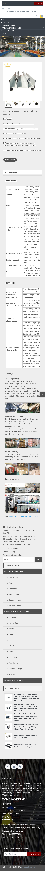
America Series (14, 594)
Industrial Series (15, 606)
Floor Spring (13, 663)
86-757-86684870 (12, 548)
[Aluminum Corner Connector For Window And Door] (8, 736)
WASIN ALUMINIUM (13, 798)
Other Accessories (15, 646)
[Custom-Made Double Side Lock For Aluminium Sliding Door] (8, 745)
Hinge (11, 634)
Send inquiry (10, 159)
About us (6, 804)
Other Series (13, 588)
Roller (11, 652)
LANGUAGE (39, 3)
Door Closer (13, 657)
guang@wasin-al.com (15, 555)
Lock (10, 640)
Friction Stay (13, 623)
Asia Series (13, 583)
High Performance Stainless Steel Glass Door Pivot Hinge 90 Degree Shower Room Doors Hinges (26, 727)
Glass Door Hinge (15, 669)
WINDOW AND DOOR (14, 680)
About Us (6, 779)
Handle (11, 629)
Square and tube (15, 600)
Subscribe (34, 854)
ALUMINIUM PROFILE (14, 571)
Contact (6, 817)
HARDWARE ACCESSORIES (17, 611)
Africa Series (13, 577)
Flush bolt (12, 674)
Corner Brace (14, 617)
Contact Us (7, 820)
